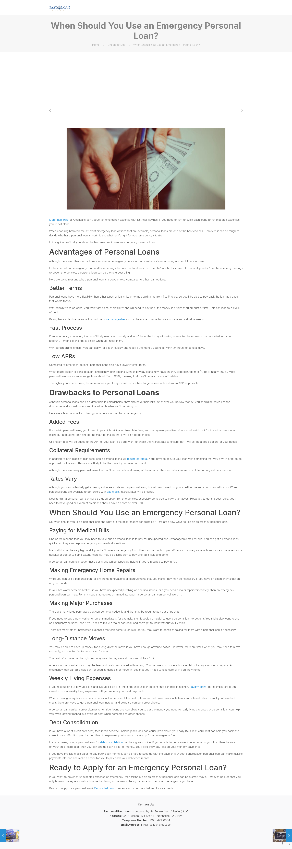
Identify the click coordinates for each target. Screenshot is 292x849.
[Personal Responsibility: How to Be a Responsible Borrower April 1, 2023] (9, 835)
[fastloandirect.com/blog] (59, 7)
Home (96, 44)
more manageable (114, 319)
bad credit (113, 491)
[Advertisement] (146, 77)
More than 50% (59, 219)
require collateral (137, 458)
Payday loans (198, 686)
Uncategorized (116, 44)
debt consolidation (111, 742)
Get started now (104, 788)
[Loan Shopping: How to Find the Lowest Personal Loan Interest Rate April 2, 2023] (282, 835)
